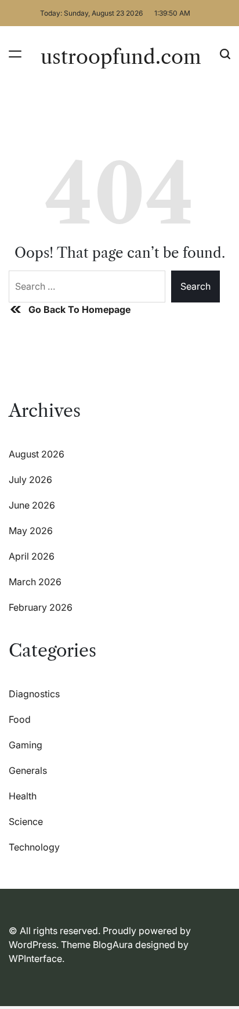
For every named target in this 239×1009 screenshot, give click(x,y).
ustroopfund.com (121, 57)
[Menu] (15, 54)
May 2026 (31, 530)
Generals (28, 770)
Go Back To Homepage (79, 309)
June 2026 (32, 505)
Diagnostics (34, 694)
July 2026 (30, 479)
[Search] (225, 54)
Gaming (25, 745)
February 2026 (41, 607)
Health (23, 796)
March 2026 (35, 582)
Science (26, 821)
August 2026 (36, 454)
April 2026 (32, 556)
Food (20, 719)
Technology (34, 847)
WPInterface (35, 958)
